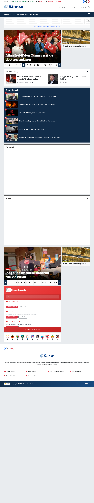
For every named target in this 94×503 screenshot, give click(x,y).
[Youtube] (12, 348)
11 (41, 65)
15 (56, 65)
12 (45, 65)
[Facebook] (5, 348)
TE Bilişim (87, 384)
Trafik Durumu (32, 371)
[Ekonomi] (87, 147)
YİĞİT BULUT (63, 82)
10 (38, 65)
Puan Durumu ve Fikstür (57, 371)
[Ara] (89, 7)
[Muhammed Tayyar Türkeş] (11, 79)
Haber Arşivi (32, 376)
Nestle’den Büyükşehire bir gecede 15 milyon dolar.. (29, 78)
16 (46, 282)
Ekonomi (20, 14)
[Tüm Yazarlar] (87, 71)
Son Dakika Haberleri (12, 376)
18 (51, 282)
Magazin (28, 14)
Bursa (8, 199)
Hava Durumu (11, 371)
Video (74, 7)
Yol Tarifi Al (23, 307)
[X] (8, 348)
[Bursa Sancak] (13, 7)
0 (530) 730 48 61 (12, 317)
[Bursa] (87, 198)
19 (54, 282)
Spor (14, 14)
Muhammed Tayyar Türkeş (25, 82)
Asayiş (35, 14)
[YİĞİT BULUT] (53, 79)
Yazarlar (83, 7)
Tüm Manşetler (76, 371)
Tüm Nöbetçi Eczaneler (33, 329)
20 (56, 282)
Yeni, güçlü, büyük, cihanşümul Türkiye (72, 78)
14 (52, 65)
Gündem (7, 14)
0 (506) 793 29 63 (12, 307)
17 (48, 282)
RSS (8, 384)
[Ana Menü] (89, 14)
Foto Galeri (62, 7)
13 (49, 65)
